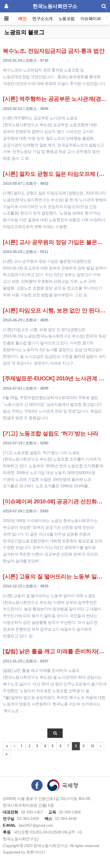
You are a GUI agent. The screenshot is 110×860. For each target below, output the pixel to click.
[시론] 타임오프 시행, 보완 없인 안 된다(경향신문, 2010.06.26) (55, 310)
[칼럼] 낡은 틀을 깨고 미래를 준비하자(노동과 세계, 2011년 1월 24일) (55, 651)
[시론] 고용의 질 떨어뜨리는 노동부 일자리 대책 (55, 576)
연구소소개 (42, 18)
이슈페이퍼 (90, 18)
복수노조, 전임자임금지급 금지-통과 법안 (53, 51)
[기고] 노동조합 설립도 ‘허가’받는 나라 (50, 433)
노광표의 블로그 (24, 32)
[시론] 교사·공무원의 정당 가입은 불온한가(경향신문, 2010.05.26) (55, 242)
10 (92, 746)
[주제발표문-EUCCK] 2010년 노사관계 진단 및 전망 (55, 378)
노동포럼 (66, 18)
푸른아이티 (35, 852)
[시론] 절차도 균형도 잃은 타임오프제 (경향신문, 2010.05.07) (55, 174)
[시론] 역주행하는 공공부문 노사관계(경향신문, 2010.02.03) (55, 99)
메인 (22, 18)
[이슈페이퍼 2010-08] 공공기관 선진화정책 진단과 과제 (55, 501)
